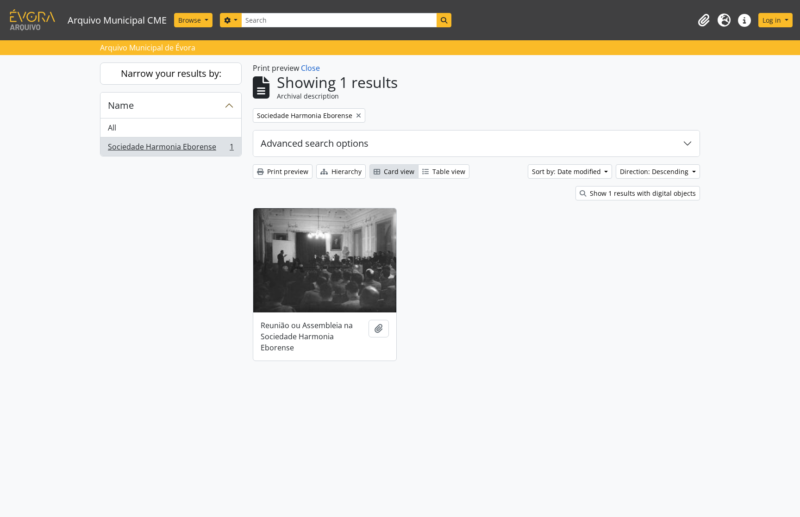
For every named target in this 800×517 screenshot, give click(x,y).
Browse (190, 20)
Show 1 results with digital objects (642, 193)
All (112, 128)
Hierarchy (346, 171)
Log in (772, 20)
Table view (448, 171)
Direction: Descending (655, 171)
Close (310, 68)
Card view (398, 171)
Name (121, 105)
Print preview (286, 171)
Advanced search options (315, 143)
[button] (704, 20)
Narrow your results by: (171, 73)
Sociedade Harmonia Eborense (170, 149)
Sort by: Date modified (567, 171)
